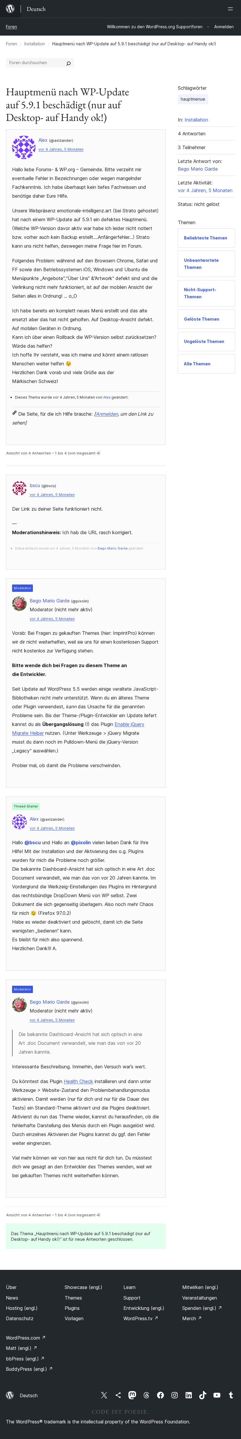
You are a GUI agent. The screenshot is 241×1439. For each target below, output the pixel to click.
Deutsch (29, 1395)
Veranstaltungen (199, 1298)
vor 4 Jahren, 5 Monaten (61, 149)
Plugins (72, 1308)
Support (131, 1298)
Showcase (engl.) (83, 1287)
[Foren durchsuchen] (68, 62)
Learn (129, 1287)
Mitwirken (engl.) (200, 1287)
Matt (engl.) (21, 1348)
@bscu (32, 842)
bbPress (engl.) (25, 1359)
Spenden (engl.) (202, 1308)
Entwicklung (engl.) (143, 1308)
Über (11, 1287)
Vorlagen (74, 1318)
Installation (34, 43)
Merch (192, 1318)
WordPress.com (26, 1338)
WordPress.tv (140, 1318)
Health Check (78, 1081)
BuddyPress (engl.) (29, 1369)
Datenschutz (20, 1318)
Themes (73, 1298)
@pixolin (81, 842)
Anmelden (107, 414)
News (12, 1298)
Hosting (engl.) (22, 1308)
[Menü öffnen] (231, 9)
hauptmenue (193, 98)
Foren (11, 26)
